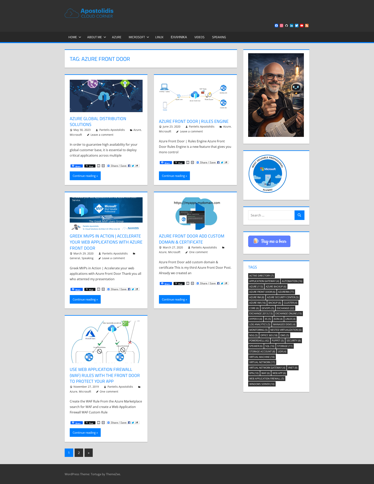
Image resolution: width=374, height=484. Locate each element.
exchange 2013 (261, 313)
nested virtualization (286, 330)
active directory (261, 275)
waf (265, 373)
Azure (116, 37)
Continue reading (84, 176)
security (294, 340)
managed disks (284, 324)
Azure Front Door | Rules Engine (193, 121)
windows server (261, 384)
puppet (278, 340)
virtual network (262, 362)
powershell (259, 340)
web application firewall (266, 378)
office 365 (269, 335)
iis (268, 319)
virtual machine (262, 357)
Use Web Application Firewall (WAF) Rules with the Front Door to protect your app (105, 375)
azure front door (262, 291)
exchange (285, 308)
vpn (254, 373)
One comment (198, 252)
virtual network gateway (267, 367)
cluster (290, 302)
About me (94, 37)
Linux (159, 37)
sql (269, 346)
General (75, 258)
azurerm (286, 291)
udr (282, 351)
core (254, 308)
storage (285, 346)
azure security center (283, 297)
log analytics (259, 324)
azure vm (257, 302)
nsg (253, 335)
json (278, 319)
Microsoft (137, 37)
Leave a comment (102, 135)
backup (274, 302)
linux (290, 319)
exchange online (288, 313)
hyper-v (255, 319)
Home (72, 37)
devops (268, 308)
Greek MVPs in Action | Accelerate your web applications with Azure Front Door (106, 242)
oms (284, 335)
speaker (256, 346)
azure (256, 286)
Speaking (219, 37)
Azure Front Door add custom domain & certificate (191, 239)
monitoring (258, 330)
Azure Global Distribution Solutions (98, 121)
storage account (262, 351)
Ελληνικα (179, 37)
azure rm (256, 297)
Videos (199, 37)
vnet (292, 367)
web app (279, 373)
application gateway (264, 281)
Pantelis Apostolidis (112, 130)
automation (292, 281)
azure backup (276, 286)
